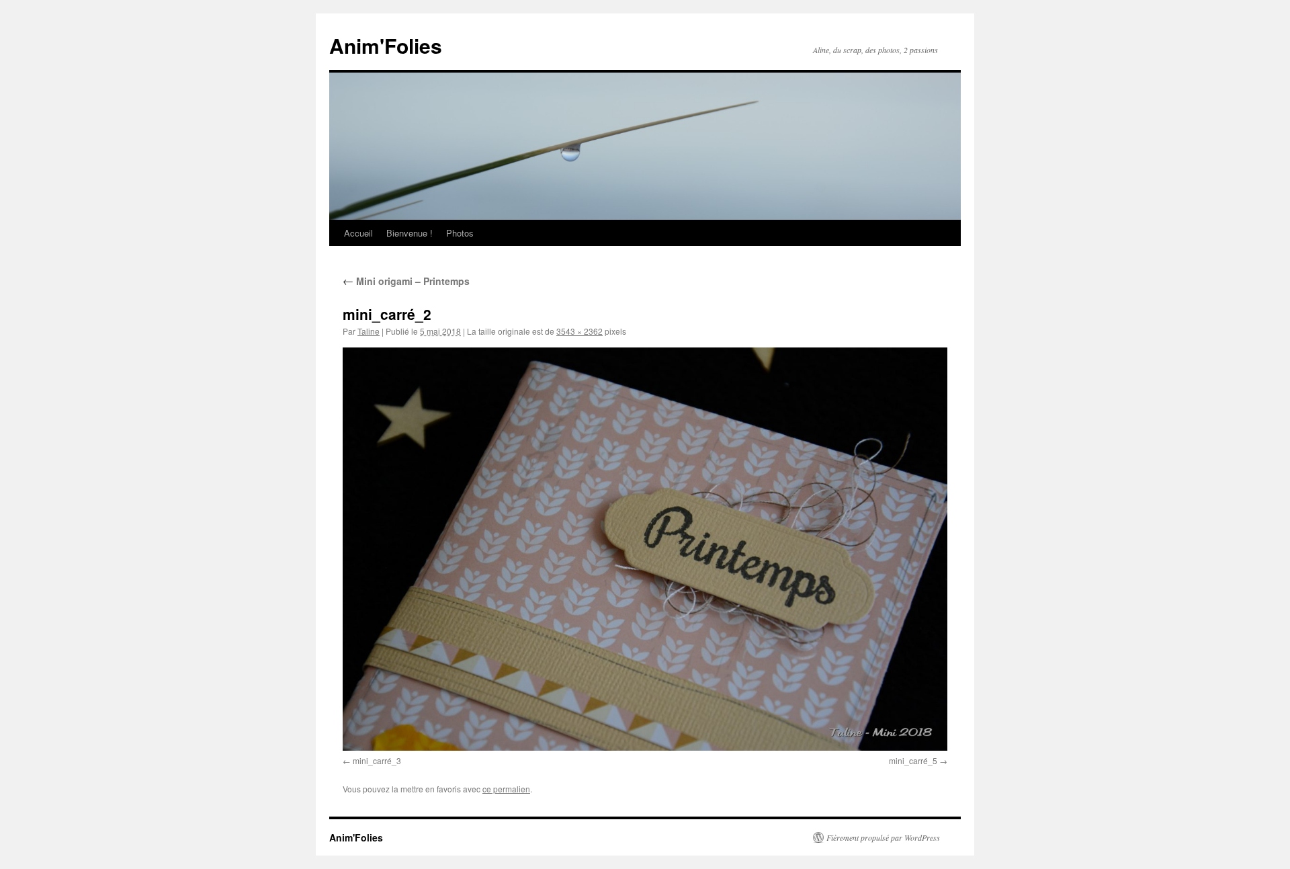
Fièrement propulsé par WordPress (883, 837)
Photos (460, 232)
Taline (368, 331)
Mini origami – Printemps (406, 281)
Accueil (358, 232)
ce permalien (506, 788)
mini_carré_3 (377, 760)
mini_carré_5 (913, 760)
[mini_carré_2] (645, 549)
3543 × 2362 (579, 331)
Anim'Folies (385, 45)
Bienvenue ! (409, 232)
